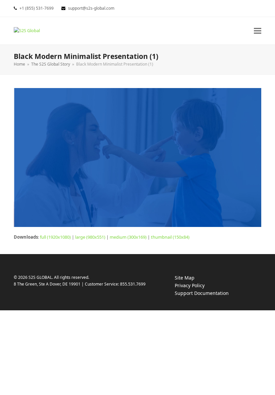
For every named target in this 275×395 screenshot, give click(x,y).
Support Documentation (208, 293)
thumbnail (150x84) (170, 237)
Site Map (185, 277)
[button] (257, 30)
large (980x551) (90, 237)
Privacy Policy (196, 286)
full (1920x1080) (55, 237)
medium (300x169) (128, 237)
